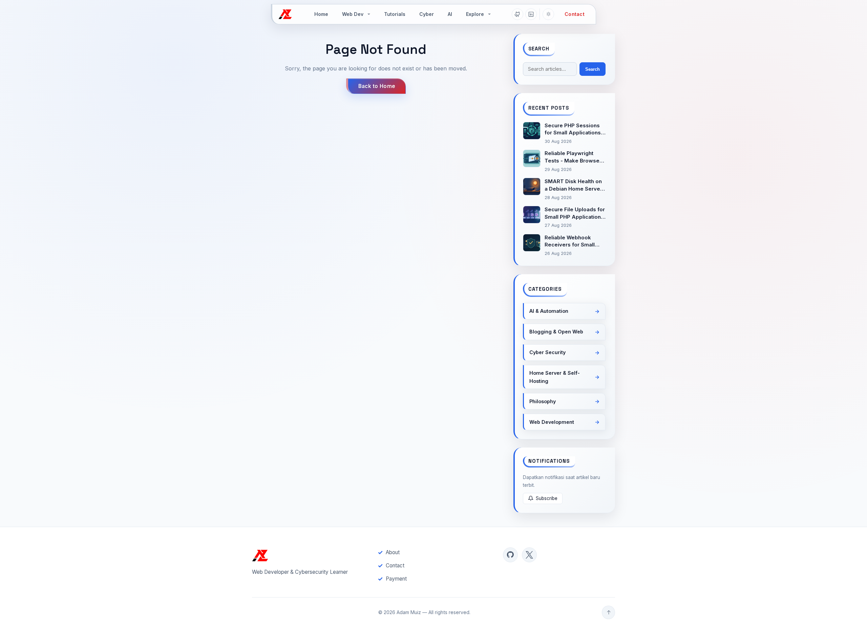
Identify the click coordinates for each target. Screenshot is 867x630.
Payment (396, 578)
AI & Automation (548, 311)
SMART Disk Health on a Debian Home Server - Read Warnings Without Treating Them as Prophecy (574, 185)
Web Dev (352, 14)
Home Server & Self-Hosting (554, 377)
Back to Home (377, 86)
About (393, 552)
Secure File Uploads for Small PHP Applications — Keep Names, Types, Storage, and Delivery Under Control (575, 213)
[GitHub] (517, 14)
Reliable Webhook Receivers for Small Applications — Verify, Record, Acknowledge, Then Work (574, 241)
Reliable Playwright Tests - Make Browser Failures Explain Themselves (573, 157)
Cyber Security (547, 352)
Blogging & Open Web (556, 331)
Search (592, 69)
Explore (475, 14)
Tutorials (394, 14)
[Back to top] (608, 612)
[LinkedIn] (531, 14)
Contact (575, 14)
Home (321, 14)
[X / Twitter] (529, 554)
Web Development (551, 422)
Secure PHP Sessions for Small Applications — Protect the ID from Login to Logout (573, 129)
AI (450, 14)
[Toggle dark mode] (548, 14)
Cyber (426, 14)
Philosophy (542, 401)
